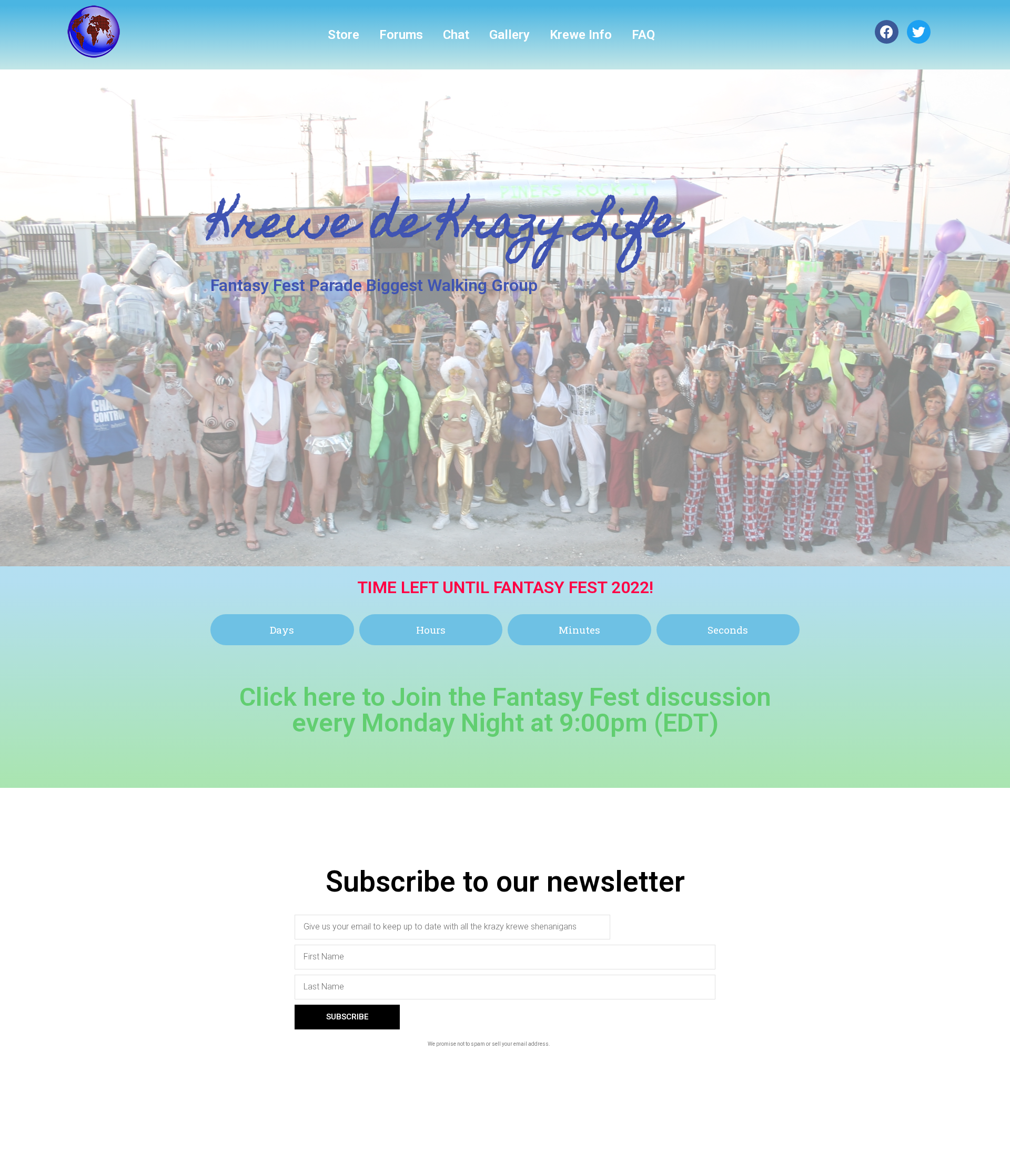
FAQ (643, 34)
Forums (401, 34)
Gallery (509, 34)
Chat (456, 34)
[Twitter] (919, 32)
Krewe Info (581, 34)
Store (343, 34)
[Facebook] (886, 32)
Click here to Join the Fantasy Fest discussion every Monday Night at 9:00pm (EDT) (505, 710)
